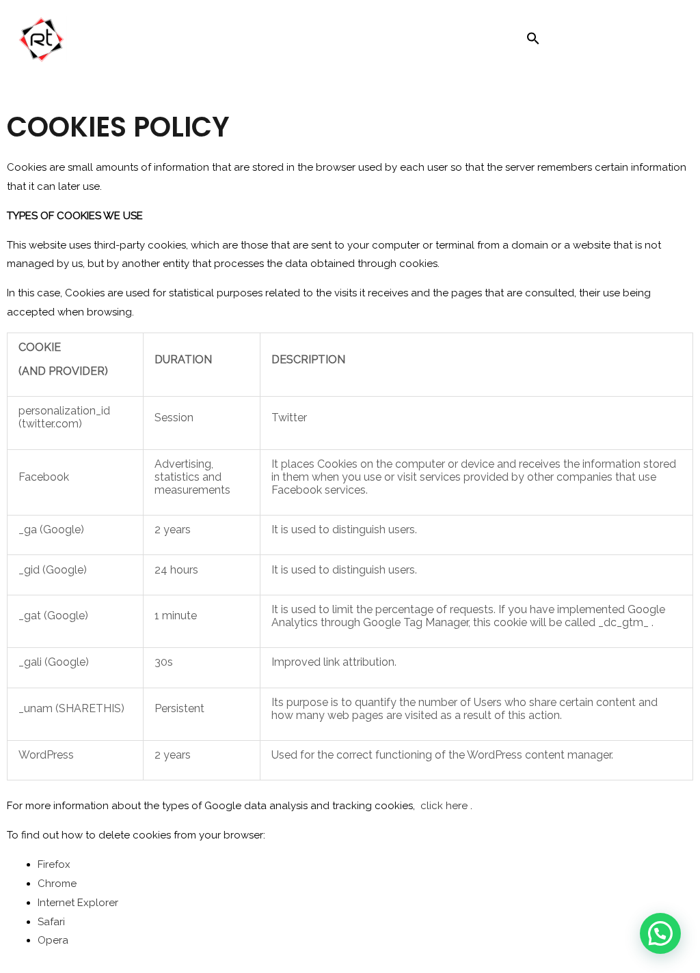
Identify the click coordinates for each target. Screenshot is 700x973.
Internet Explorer (78, 903)
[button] (533, 41)
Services (303, 41)
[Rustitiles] (70, 41)
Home (184, 41)
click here (444, 806)
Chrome (57, 883)
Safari (51, 922)
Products (363, 41)
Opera (53, 940)
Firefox (54, 864)
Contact (498, 41)
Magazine (439, 41)
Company (240, 41)
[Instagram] (564, 41)
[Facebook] (592, 41)
